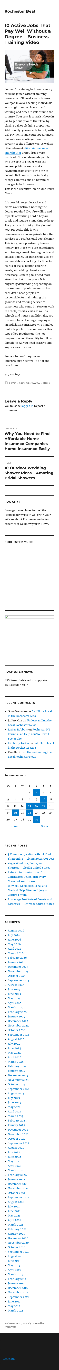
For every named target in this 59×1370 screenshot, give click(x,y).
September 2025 (18, 980)
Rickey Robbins (18, 729)
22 (29, 812)
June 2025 (14, 993)
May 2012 (14, 1306)
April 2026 (14, 948)
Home (46, 382)
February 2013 (17, 1278)
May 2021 (14, 1215)
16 (36, 806)
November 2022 (18, 1134)
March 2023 (15, 1116)
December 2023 (18, 1075)
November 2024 (18, 1025)
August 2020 (16, 1256)
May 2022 (14, 1161)
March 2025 (15, 1007)
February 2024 (17, 1066)
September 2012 (18, 1297)
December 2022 (18, 1129)
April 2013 (14, 1269)
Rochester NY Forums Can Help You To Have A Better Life (29, 734)
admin (12, 382)
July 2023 (14, 1098)
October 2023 (16, 1084)
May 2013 (14, 1265)
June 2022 (14, 1156)
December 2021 (18, 1183)
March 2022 (15, 1170)
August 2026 (16, 930)
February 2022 (17, 1174)
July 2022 (14, 1152)
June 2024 (14, 1048)
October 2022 (16, 1138)
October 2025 (16, 975)
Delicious (9, 1358)
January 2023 (16, 1125)
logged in (27, 405)
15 (29, 806)
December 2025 (18, 966)
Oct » (44, 826)
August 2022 (16, 1147)
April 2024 (14, 1057)
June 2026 (14, 939)
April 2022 (14, 1165)
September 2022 (18, 1143)
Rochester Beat (20, 11)
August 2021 (16, 1202)
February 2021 (17, 1229)
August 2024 (16, 1039)
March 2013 (15, 1274)
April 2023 (14, 1111)
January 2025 (16, 1016)
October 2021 (16, 1193)
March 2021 (15, 1224)
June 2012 (14, 1301)
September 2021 (18, 1197)
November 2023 (18, 1079)
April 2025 (14, 1003)
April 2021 (14, 1220)
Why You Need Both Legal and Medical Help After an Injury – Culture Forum (27, 890)
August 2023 (16, 1093)
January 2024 (16, 1070)
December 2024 (18, 1021)
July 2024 (14, 1043)
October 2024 (16, 1030)
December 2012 (18, 1288)
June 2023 (14, 1102)
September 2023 (18, 1088)
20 (15, 812)
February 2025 (17, 1012)
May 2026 (14, 944)
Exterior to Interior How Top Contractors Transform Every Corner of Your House (27, 877)
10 (43, 799)
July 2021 (14, 1206)
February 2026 (17, 957)
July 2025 (14, 989)
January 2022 (16, 1179)
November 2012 (18, 1292)
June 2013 (14, 1260)
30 (36, 819)
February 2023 (17, 1120)
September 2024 (18, 1034)
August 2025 (16, 984)
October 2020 (16, 1247)
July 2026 (14, 935)
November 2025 (18, 971)
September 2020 (18, 1251)
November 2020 (18, 1242)
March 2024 (15, 1061)
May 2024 (14, 1052)
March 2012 (15, 1310)
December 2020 (18, 1238)
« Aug (14, 826)
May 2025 (14, 998)
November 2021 (18, 1188)
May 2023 (14, 1107)
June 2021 (14, 1211)
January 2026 (16, 962)
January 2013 (16, 1283)
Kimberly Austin (18, 743)
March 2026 (16, 953)
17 (43, 806)
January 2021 (16, 1233)
